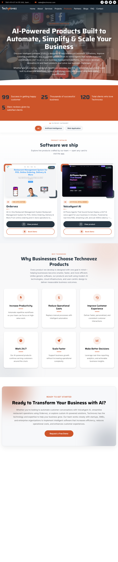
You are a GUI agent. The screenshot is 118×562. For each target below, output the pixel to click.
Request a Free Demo (59, 433)
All (38, 128)
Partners (77, 8)
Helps (73, 487)
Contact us (36, 483)
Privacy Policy (77, 483)
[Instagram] (106, 2)
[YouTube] (14, 505)
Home (32, 8)
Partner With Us (38, 494)
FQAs (73, 491)
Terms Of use (76, 480)
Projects (58, 8)
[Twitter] (110, 2)
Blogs (85, 8)
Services (48, 8)
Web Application (74, 128)
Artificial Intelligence (53, 128)
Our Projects (36, 491)
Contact (99, 8)
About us (35, 480)
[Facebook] (102, 2)
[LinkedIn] (114, 2)
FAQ (92, 8)
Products (68, 8)
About (40, 8)
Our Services (36, 487)
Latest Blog (36, 498)
